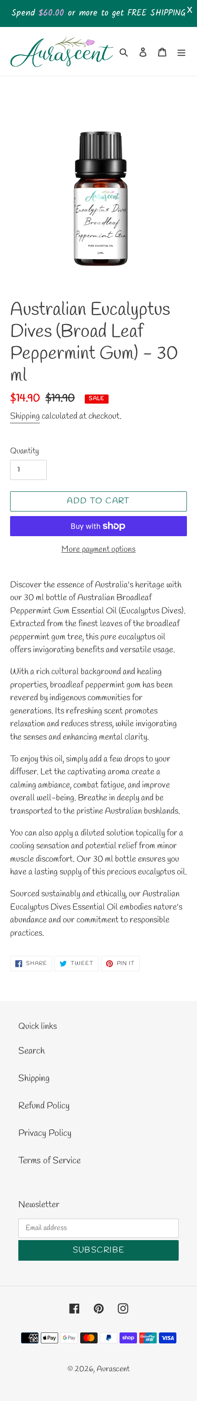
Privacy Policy (44, 1133)
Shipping (25, 416)
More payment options (98, 549)
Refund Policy (44, 1106)
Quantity (24, 451)
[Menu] (181, 51)
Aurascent (113, 1369)
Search (31, 1051)
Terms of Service (49, 1161)
